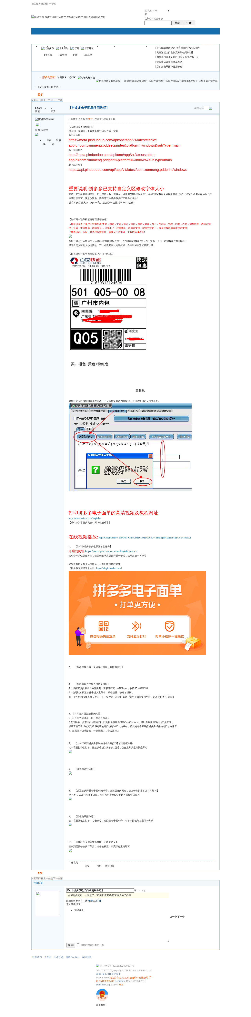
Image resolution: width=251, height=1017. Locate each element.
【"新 (74, 54)
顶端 (112, 866)
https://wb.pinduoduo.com (108, 568)
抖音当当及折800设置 (133, 47)
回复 (40, 94)
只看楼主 (73, 119)
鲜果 (126, 862)
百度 (122, 862)
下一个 (181, 916)
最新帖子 (62, 77)
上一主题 (48, 100)
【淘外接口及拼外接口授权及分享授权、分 (176, 57)
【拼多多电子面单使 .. (48, 86)
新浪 (89, 862)
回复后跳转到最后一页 (92, 945)
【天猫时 (62, 54)
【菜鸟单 (87, 54)
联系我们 (37, 957)
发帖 (34, 94)
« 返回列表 (37, 100)
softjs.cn (100, 984)
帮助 (53, 3)
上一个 (173, 916)
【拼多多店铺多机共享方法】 (169, 62)
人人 (108, 862)
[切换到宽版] (48, 77)
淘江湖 (84, 862)
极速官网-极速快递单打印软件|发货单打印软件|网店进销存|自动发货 (159, 81)
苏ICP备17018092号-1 (108, 974)
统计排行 (46, 3)
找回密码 (158, 18)
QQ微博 (93, 862)
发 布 (71, 945)
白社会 (131, 862)
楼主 (90, 119)
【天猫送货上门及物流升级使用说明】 (174, 52)
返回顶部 (86, 957)
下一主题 (58, 100)
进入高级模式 (73, 904)
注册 (189, 22)
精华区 (72, 77)
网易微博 (117, 862)
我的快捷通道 (208, 44)
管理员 (44, 130)
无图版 (47, 957)
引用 (99, 866)
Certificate (120, 981)
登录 (177, 22)
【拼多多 (47, 54)
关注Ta (47, 142)
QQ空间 (98, 862)
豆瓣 (112, 862)
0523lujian (48, 119)
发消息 (56, 142)
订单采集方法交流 (208, 81)
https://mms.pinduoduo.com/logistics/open (111, 551)
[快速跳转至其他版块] (108, 81)
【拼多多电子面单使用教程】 (169, 66)
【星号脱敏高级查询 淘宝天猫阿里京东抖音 (176, 47)
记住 (150, 18)
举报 (107, 866)
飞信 (136, 862)
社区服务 (36, 3)
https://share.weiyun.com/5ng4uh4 (85, 518)
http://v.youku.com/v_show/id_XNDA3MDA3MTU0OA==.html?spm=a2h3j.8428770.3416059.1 (145, 537)
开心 (103, 862)
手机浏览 (58, 957)
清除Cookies (72, 957)
